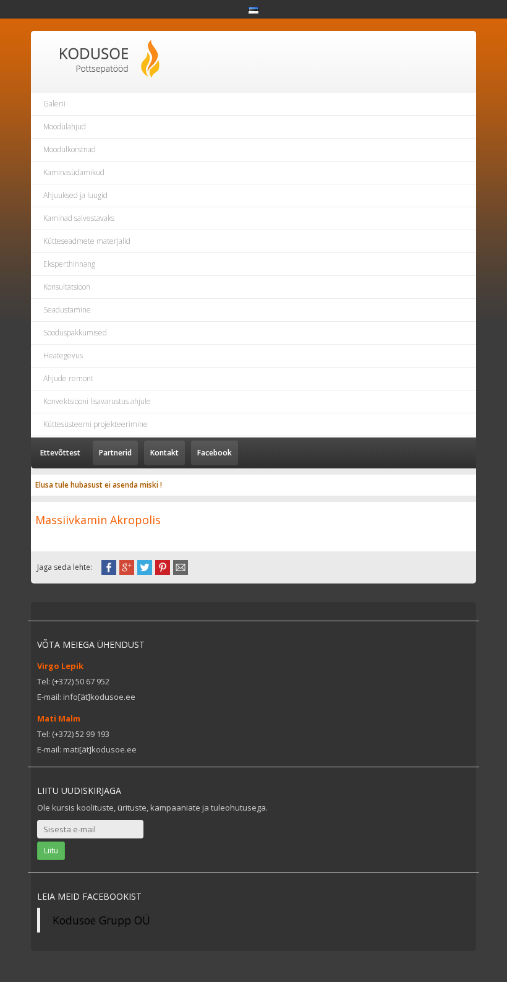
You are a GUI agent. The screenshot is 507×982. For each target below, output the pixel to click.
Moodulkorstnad (69, 149)
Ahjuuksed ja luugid (75, 195)
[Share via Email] (180, 566)
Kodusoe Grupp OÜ (101, 920)
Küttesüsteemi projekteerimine (95, 424)
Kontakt (164, 452)
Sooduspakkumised (75, 332)
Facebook (214, 452)
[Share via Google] (126, 566)
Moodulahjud (64, 126)
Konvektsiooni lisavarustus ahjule (97, 401)
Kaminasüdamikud (73, 172)
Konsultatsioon (66, 287)
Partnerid (115, 452)
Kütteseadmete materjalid (86, 241)
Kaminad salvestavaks (78, 218)
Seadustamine (67, 309)
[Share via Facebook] (108, 566)
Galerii (54, 103)
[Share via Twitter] (144, 566)
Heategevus (63, 355)
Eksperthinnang (69, 264)
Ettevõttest (60, 452)
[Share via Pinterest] (162, 566)
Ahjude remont (68, 378)
